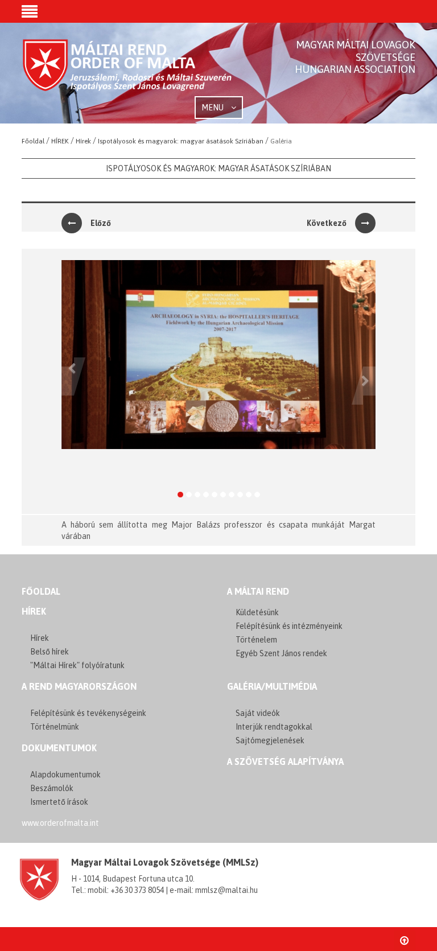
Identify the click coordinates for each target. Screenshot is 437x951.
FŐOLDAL (41, 591)
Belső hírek (49, 651)
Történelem (256, 639)
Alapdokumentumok (65, 774)
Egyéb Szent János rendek (281, 653)
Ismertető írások (59, 801)
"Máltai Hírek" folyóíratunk (77, 665)
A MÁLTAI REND (258, 591)
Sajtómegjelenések (270, 740)
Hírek (34, 611)
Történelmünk (54, 726)
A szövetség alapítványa (285, 761)
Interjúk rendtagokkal (274, 726)
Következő (327, 223)
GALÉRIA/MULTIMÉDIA (272, 686)
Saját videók (258, 713)
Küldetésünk (257, 612)
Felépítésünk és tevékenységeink (88, 713)
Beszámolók (51, 788)
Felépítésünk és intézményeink (289, 626)
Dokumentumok (59, 748)
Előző (100, 223)
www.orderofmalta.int (60, 823)
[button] (30, 12)
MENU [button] (213, 107)
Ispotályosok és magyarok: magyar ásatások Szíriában (218, 168)
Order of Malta (128, 74)
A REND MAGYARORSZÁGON (79, 686)
